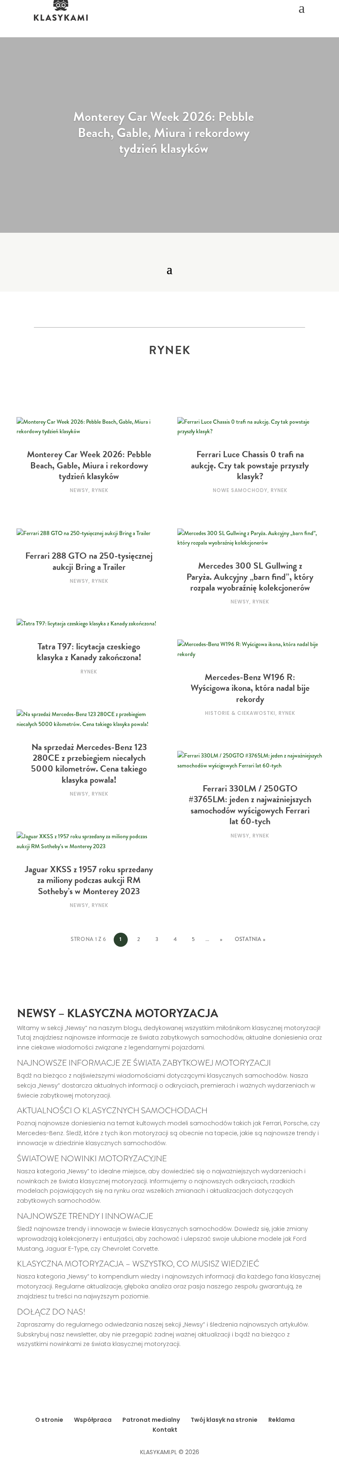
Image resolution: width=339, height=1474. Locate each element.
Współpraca (93, 1420)
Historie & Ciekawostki (240, 712)
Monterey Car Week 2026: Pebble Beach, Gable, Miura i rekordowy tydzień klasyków (163, 132)
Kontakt (165, 1430)
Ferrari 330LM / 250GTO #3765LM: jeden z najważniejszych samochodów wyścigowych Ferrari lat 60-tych (250, 805)
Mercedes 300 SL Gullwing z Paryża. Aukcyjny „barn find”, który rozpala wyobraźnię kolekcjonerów (249, 576)
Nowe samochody (240, 490)
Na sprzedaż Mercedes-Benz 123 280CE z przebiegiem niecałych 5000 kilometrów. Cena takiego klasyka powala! (89, 763)
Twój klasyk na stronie (224, 1420)
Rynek (100, 490)
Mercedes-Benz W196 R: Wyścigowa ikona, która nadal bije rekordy (250, 688)
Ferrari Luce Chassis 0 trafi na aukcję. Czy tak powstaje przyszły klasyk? (250, 465)
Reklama (281, 1420)
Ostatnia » (250, 939)
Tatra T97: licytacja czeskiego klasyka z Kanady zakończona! (89, 651)
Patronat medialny (151, 1420)
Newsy (79, 490)
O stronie (49, 1420)
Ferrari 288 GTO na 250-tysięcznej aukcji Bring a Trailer (89, 561)
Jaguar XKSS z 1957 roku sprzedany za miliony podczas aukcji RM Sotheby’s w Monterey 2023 (89, 880)
